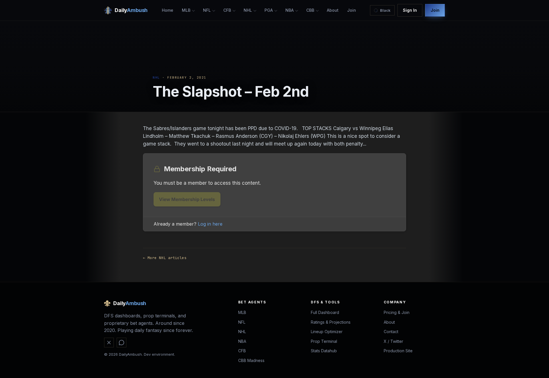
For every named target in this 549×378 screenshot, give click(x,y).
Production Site (398, 350)
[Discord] (121, 342)
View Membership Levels (187, 199)
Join (351, 10)
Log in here (210, 224)
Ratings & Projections (331, 322)
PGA (268, 10)
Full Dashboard (325, 312)
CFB (227, 10)
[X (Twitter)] (109, 342)
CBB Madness (251, 360)
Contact (391, 331)
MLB (186, 10)
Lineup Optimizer (327, 331)
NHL (248, 10)
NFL (207, 10)
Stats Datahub (324, 350)
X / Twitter (393, 341)
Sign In (410, 10)
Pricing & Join (396, 312)
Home (167, 10)
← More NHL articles (164, 257)
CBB (310, 10)
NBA (289, 10)
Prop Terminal (324, 341)
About (333, 10)
